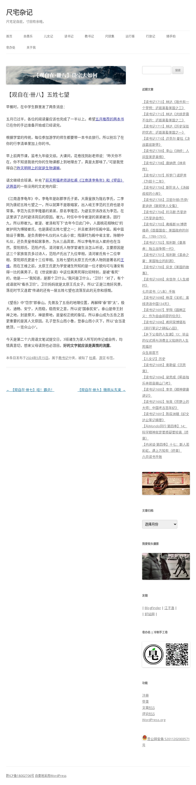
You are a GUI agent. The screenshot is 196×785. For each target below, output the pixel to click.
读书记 (69, 36)
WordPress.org (153, 719)
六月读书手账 (152, 456)
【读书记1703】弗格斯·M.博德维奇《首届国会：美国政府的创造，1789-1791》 (165, 230)
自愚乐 (28, 36)
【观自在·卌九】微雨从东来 (102, 389)
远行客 (130, 36)
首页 (9, 36)
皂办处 (10, 47)
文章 (148, 707)
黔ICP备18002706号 (20, 776)
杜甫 (92, 357)
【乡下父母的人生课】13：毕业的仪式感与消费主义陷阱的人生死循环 (165, 340)
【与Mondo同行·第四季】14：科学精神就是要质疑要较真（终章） (165, 432)
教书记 (89, 36)
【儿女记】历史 (153, 358)
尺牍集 (109, 36)
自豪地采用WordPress (50, 776)
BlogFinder (153, 608)
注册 (145, 695)
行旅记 (150, 36)
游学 (102, 357)
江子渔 (169, 608)
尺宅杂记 (19, 12)
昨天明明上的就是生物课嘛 (38, 167)
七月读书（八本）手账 (158, 291)
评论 (148, 713)
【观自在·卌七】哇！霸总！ (30, 389)
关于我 (31, 47)
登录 (145, 701)
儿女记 (48, 36)
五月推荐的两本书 (109, 119)
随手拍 (171, 36)
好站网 (150, 614)
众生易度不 (150, 352)
